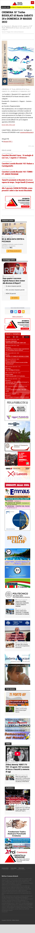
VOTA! (15, 298)
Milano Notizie (21, 868)
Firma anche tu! (14, 251)
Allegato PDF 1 (7, 141)
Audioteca (9, 788)
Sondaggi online (9, 260)
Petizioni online (7, 220)
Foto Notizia (10, 689)
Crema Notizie (13, 868)
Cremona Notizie (5, 868)
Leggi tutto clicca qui (8, 125)
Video (8, 744)
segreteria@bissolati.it (27, 132)
